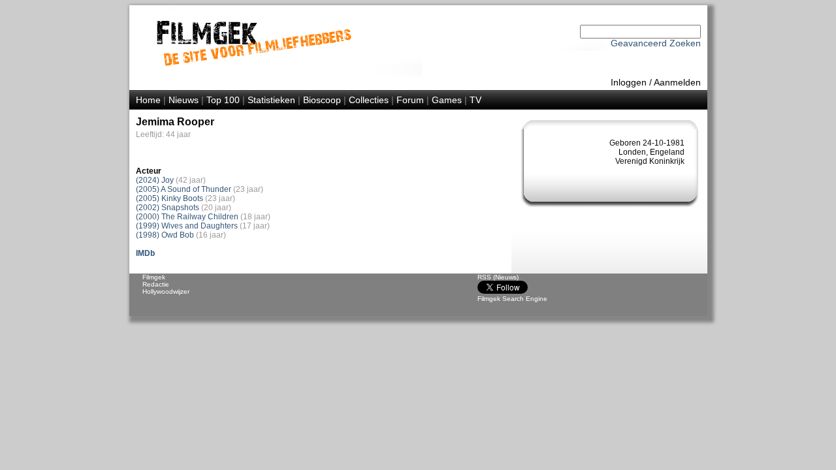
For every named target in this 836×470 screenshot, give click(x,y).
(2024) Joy (155, 180)
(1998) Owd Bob (165, 235)
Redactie (155, 284)
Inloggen (629, 82)
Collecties (369, 100)
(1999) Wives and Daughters (187, 225)
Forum (410, 100)
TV (475, 100)
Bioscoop (322, 100)
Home (148, 100)
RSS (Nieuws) (498, 277)
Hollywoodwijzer (165, 291)
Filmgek (153, 277)
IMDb (145, 253)
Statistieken (271, 100)
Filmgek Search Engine (512, 298)
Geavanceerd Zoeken (656, 43)
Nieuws (184, 100)
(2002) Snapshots (167, 207)
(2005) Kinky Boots (169, 198)
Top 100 (223, 100)
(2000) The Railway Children (187, 216)
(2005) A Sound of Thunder (183, 189)
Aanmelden (677, 82)
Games (447, 100)
